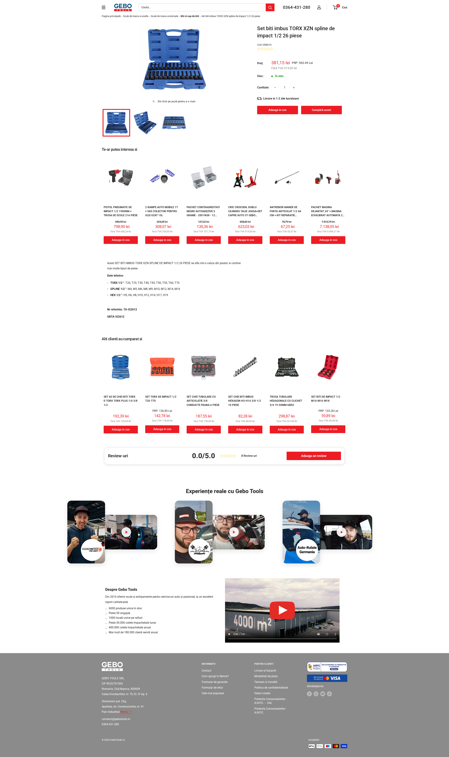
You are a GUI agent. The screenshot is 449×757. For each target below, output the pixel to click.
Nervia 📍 (126, 711)
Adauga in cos (277, 110)
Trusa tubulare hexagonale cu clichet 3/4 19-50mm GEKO (286, 401)
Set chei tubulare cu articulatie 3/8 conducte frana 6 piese (203, 401)
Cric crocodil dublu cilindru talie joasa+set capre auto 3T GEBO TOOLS (245, 213)
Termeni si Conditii (265, 682)
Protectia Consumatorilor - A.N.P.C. (270, 710)
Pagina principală (111, 16)
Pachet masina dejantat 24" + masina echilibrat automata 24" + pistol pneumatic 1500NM (328, 215)
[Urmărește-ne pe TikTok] (329, 693)
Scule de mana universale (164, 16)
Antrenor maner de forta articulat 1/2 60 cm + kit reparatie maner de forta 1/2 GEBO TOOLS (287, 215)
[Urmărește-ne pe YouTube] (322, 693)
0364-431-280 (296, 7)
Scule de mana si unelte (135, 16)
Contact (206, 670)
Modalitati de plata (266, 676)
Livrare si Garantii (265, 670)
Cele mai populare (213, 693)
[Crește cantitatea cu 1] (293, 87)
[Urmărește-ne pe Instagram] (316, 693)
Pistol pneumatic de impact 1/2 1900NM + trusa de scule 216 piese (121, 211)
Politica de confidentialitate (271, 687)
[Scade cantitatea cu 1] (275, 87)
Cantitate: (263, 87)
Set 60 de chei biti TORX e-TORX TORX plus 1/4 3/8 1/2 (121, 401)
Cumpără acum (321, 110)
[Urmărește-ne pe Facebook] (309, 693)
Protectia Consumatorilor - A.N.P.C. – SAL (270, 701)
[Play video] (126, 532)
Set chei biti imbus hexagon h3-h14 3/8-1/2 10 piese (244, 401)
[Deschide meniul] (103, 7)
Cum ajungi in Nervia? (215, 676)
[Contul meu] (319, 7)
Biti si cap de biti (190, 16)
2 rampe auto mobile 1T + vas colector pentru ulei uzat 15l (161, 211)
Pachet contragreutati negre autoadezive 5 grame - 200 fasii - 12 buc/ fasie (203, 213)
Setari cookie (262, 693)
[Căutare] (270, 7)
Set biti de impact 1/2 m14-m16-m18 (325, 398)
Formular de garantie (214, 682)
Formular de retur (212, 687)
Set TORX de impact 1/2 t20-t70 (160, 398)
